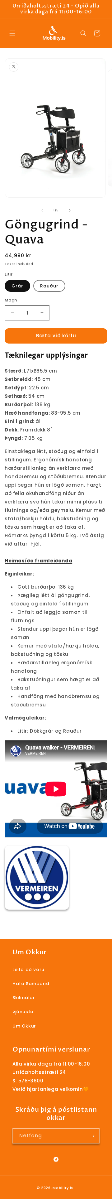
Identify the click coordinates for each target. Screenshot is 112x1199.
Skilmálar (23, 997)
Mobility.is (63, 1187)
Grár (17, 286)
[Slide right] (70, 210)
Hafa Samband (30, 983)
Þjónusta (23, 1012)
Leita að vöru (28, 969)
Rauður (49, 286)
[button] (12, 33)
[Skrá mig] (92, 1136)
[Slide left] (42, 210)
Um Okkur (24, 1026)
